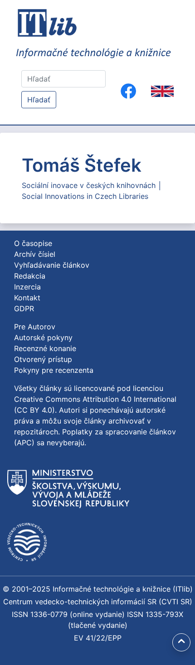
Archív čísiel (34, 254)
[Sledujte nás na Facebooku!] (128, 91)
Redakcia (29, 275)
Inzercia (27, 286)
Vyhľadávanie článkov (51, 265)
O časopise (33, 243)
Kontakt (27, 297)
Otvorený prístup (43, 359)
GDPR (24, 308)
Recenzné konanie (45, 348)
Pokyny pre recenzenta (53, 370)
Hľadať (38, 99)
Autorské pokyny (43, 337)
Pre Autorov (34, 326)
